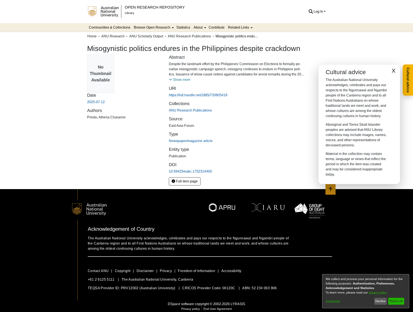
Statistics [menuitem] (183, 27)
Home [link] (92, 36)
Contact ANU (98, 271)
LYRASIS (238, 304)
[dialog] (366, 291)
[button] (310, 11)
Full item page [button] (186, 181)
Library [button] (129, 13)
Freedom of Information (196, 271)
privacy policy (378, 292)
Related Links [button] (238, 27)
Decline (380, 301)
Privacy (166, 271)
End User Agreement (217, 308)
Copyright (123, 271)
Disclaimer (145, 271)
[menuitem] (153, 27)
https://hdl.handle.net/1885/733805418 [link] (198, 95)
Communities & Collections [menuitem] (109, 27)
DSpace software (181, 304)
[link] (190, 110)
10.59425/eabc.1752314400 (190, 171)
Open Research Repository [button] (155, 7)
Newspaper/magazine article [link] (191, 141)
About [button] (198, 27)
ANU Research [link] (113, 36)
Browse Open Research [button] (152, 27)
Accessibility (231, 271)
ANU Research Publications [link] (189, 36)
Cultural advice (408, 80)
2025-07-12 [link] (96, 102)
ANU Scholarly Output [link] (146, 36)
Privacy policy (190, 308)
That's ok (396, 301)
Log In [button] (319, 11)
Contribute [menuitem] (217, 27)
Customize (333, 301)
